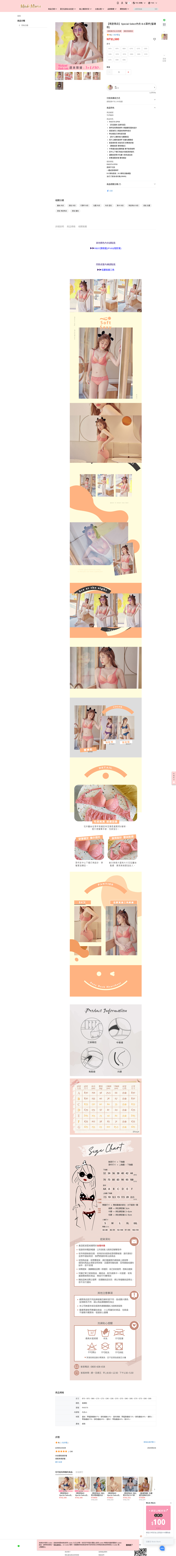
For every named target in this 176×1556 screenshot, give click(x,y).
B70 (109, 49)
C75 (138, 49)
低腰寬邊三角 (107, 270)
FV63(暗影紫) (114, 248)
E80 (117, 60)
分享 (111, 191)
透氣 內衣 (72, 205)
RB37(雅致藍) (101, 248)
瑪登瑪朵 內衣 (133, 205)
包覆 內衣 (96, 205)
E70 (145, 54)
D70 (117, 54)
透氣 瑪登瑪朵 (62, 211)
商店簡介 (68, 1552)
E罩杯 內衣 (84, 205)
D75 (124, 54)
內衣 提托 (108, 205)
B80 (124, 49)
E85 (124, 60)
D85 (138, 54)
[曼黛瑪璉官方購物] (30, 6)
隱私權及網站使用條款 (72, 1555)
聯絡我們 (101, 1555)
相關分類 (59, 200)
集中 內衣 (120, 205)
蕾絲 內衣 (60, 205)
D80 (131, 54)
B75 (117, 49)
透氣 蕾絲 (75, 211)
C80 (145, 49)
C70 (131, 49)
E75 (109, 60)
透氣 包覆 (146, 205)
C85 (110, 54)
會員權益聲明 (103, 1552)
